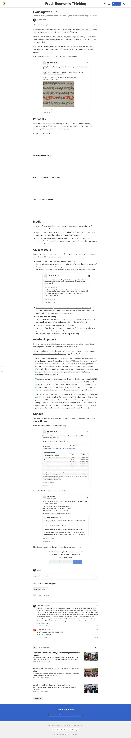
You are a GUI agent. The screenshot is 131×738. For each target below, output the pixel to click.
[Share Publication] (109, 4)
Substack (56, 734)
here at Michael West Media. (68, 235)
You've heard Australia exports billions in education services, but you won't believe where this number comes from (56, 674)
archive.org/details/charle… (51, 79)
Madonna (40, 606)
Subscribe (116, 4)
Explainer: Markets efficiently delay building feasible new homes (56, 654)
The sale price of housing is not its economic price (55, 325)
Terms (70, 725)
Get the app (74, 730)
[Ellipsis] (97, 605)
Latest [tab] (40, 647)
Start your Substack (61, 730)
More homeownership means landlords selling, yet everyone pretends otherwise (54, 688)
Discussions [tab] (46, 647)
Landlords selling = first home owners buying (51, 685)
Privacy (66, 725)
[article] (65, 658)
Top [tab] (35, 647)
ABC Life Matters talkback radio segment (52, 226)
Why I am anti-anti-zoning (46, 316)
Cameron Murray (42, 19)
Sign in (125, 4)
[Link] (30, 119)
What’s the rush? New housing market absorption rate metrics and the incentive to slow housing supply (63, 352)
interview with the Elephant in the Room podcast (57, 238)
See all (36, 699)
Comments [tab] (37, 589)
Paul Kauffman (41, 629)
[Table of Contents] (2, 369)
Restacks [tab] (44, 589)
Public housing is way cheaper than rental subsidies (55, 261)
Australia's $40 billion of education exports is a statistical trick (56, 670)
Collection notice (78, 725)
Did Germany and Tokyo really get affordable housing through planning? (63, 308)
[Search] (105, 4)
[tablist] (40, 589)
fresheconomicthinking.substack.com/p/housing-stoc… (59, 448)
